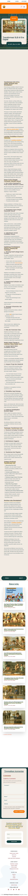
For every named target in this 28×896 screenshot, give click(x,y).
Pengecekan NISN (14, 868)
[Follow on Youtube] (19, 890)
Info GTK (14, 855)
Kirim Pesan (14, 885)
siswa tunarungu (19, 262)
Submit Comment (19, 811)
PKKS (14, 876)
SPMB (8, 1)
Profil (14, 874)
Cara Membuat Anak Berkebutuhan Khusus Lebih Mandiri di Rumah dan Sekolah (13, 654)
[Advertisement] (14, 65)
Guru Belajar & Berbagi (14, 858)
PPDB (14, 877)
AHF (11, 44)
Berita (14, 607)
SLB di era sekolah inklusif (13, 129)
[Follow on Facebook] (11, 890)
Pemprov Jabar (14, 863)
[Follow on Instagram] (8, 890)
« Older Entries (7, 734)
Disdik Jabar (14, 865)
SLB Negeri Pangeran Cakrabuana (11, 894)
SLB (10, 314)
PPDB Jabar (14, 867)
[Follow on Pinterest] (16, 890)
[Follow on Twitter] (14, 890)
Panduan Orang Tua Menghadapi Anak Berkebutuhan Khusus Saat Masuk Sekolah (13, 703)
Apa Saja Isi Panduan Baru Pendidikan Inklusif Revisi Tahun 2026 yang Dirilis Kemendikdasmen (13, 605)
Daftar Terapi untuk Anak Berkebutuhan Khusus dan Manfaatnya (14, 630)
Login (16, 1)
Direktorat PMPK (14, 853)
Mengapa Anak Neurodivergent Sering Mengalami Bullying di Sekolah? (13, 727)
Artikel (14, 18)
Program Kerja (14, 879)
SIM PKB (14, 856)
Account (24, 1)
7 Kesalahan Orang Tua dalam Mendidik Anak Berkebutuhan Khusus (14, 678)
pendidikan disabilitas (16, 140)
